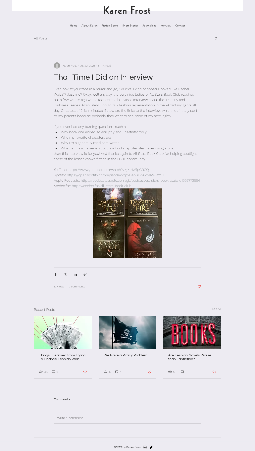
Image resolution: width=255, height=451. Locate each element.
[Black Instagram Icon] (145, 447)
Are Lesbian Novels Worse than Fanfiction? (189, 357)
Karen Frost (127, 11)
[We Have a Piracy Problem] (127, 332)
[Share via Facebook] (56, 274)
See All (216, 308)
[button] (216, 38)
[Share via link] (85, 274)
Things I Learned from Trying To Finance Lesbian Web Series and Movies (62, 357)
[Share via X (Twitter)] (65, 274)
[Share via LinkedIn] (75, 274)
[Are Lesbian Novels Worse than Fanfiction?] (192, 332)
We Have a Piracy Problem (125, 355)
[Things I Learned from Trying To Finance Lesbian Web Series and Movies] (63, 332)
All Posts (41, 38)
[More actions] (198, 65)
